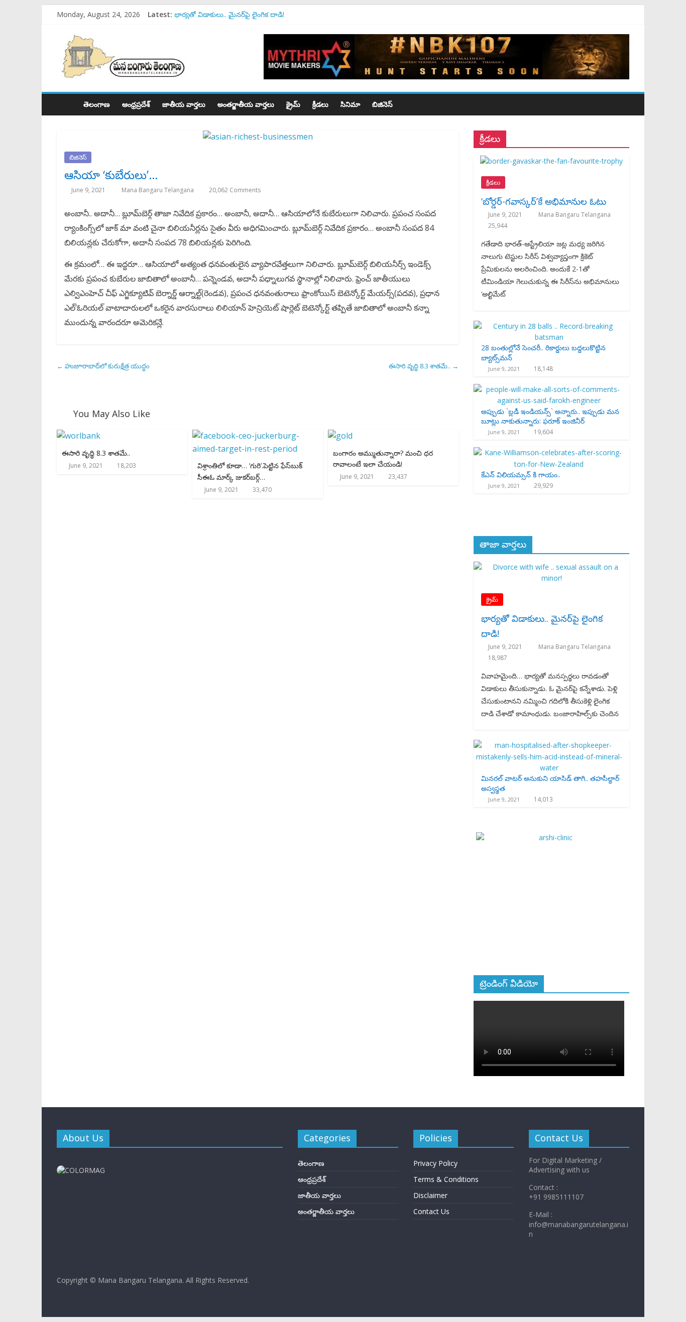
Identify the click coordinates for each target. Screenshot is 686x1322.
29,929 (543, 485)
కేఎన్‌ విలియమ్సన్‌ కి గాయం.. (520, 474)
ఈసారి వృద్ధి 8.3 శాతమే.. (424, 365)
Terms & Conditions (446, 1179)
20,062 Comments (234, 190)
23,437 (397, 476)
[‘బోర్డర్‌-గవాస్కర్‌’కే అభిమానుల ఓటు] (551, 161)
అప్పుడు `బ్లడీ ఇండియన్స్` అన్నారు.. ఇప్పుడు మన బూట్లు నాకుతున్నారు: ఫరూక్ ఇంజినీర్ (550, 416)
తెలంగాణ (96, 104)
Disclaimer (430, 1195)
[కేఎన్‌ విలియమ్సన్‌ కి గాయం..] (549, 452)
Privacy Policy (435, 1163)
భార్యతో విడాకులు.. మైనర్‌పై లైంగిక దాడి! (229, 14)
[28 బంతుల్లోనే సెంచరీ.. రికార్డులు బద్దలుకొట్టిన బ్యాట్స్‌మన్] (549, 326)
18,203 (126, 465)
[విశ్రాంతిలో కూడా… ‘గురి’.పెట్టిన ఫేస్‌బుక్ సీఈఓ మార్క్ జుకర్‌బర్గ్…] (257, 435)
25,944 (497, 225)
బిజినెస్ (382, 104)
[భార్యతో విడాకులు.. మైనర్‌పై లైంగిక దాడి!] (551, 567)
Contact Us (431, 1211)
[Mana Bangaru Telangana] (67, 104)
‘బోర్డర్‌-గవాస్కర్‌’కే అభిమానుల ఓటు (543, 201)
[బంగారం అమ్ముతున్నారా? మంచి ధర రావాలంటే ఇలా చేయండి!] (340, 435)
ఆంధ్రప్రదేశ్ (136, 104)
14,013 (543, 799)
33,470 (262, 489)
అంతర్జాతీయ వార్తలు (245, 104)
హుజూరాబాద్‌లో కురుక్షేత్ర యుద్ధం (103, 365)
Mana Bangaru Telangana (158, 190)
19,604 (543, 432)
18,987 (497, 657)
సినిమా (350, 104)
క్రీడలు (320, 104)
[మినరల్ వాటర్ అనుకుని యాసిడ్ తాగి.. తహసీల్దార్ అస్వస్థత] (549, 745)
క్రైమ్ (293, 104)
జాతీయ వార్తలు (183, 104)
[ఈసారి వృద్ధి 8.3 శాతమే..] (78, 435)
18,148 (543, 368)
